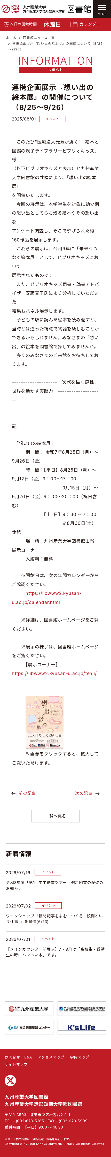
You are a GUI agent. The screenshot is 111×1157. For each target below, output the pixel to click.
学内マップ (79, 1057)
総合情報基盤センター (29, 1027)
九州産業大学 (29, 1009)
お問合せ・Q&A (18, 1057)
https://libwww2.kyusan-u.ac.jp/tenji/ (54, 673)
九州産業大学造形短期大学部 (82, 1009)
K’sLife (82, 1027)
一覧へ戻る (55, 816)
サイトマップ (16, 1064)
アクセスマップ (51, 1057)
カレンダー (90, 24)
